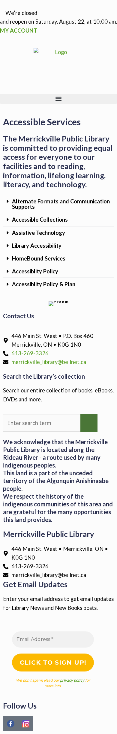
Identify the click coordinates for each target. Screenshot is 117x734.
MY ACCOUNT (18, 30)
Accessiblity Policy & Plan (43, 284)
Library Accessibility (37, 245)
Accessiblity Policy (35, 271)
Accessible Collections (40, 219)
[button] (58, 99)
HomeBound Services (38, 258)
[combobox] (42, 423)
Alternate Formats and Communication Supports (61, 204)
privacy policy (72, 680)
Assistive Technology (38, 232)
